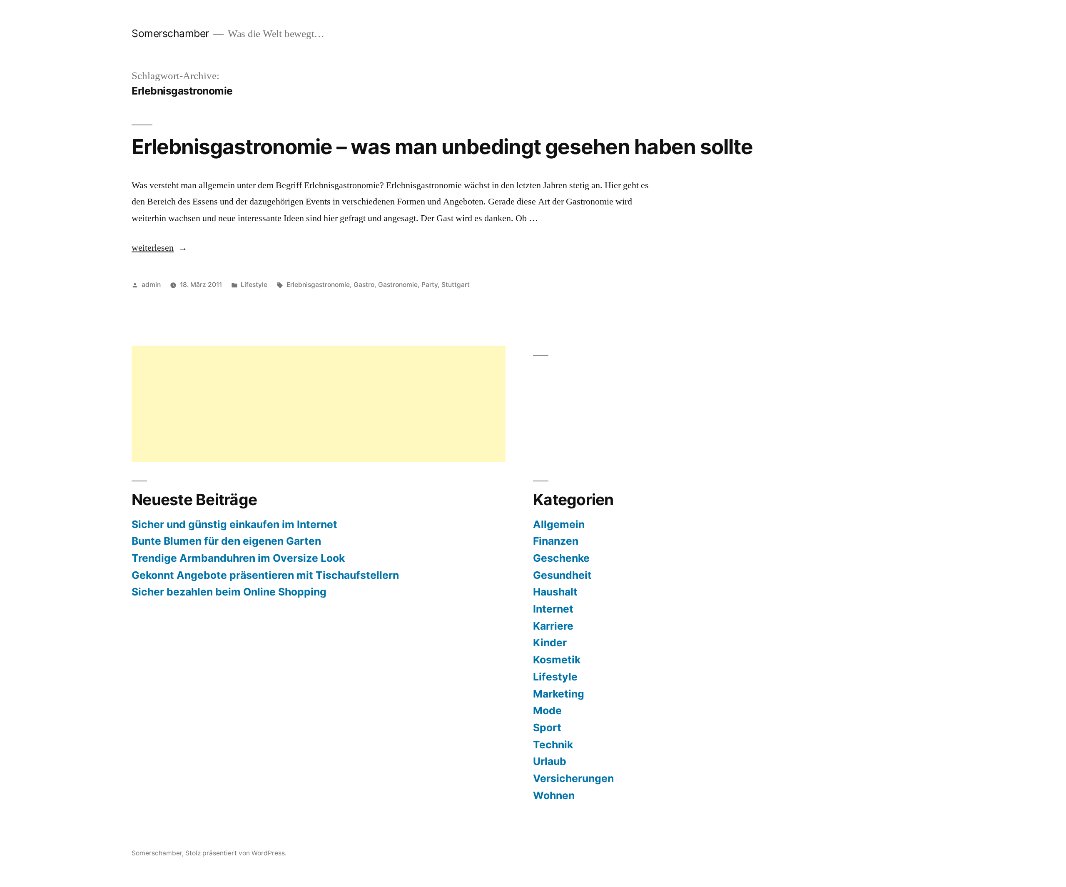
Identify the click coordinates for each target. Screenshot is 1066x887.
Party (429, 285)
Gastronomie (398, 285)
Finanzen (555, 541)
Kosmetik (556, 659)
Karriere (553, 626)
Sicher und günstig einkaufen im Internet (234, 524)
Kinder (550, 642)
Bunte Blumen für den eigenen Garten (226, 541)
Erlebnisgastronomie (318, 285)
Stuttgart (455, 285)
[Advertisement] (319, 404)
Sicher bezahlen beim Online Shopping (229, 592)
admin (151, 285)
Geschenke (561, 558)
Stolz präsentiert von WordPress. (235, 853)
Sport (547, 727)
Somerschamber (170, 33)
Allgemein (559, 524)
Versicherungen (573, 778)
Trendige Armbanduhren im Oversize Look (238, 558)
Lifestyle (254, 285)
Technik (553, 744)
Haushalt (555, 592)
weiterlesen (159, 248)
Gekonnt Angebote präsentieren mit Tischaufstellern (265, 575)
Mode (547, 710)
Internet (553, 609)
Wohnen (554, 795)
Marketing (558, 694)
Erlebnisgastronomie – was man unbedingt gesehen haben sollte (442, 146)
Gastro (364, 285)
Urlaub (549, 761)
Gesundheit (562, 575)
